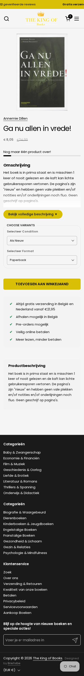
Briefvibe (14, 663)
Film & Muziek (14, 464)
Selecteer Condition (22, 232)
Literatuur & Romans (20, 481)
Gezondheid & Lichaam (22, 541)
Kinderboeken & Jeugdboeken (28, 523)
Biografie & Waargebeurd (24, 512)
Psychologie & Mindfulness (25, 552)
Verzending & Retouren (22, 583)
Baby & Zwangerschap (22, 452)
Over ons (10, 578)
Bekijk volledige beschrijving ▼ (33, 214)
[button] (6, 18)
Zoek (7, 572)
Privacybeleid (14, 601)
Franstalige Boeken (19, 535)
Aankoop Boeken (17, 612)
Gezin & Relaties (16, 547)
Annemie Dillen (15, 118)
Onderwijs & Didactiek (21, 493)
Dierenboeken (14, 518)
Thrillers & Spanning (19, 487)
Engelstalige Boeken (20, 529)
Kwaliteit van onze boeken (25, 589)
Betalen (9, 595)
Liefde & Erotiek (16, 475)
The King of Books (47, 658)
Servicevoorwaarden (20, 607)
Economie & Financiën (21, 458)
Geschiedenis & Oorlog (22, 469)
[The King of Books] (41, 18)
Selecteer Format (20, 251)
